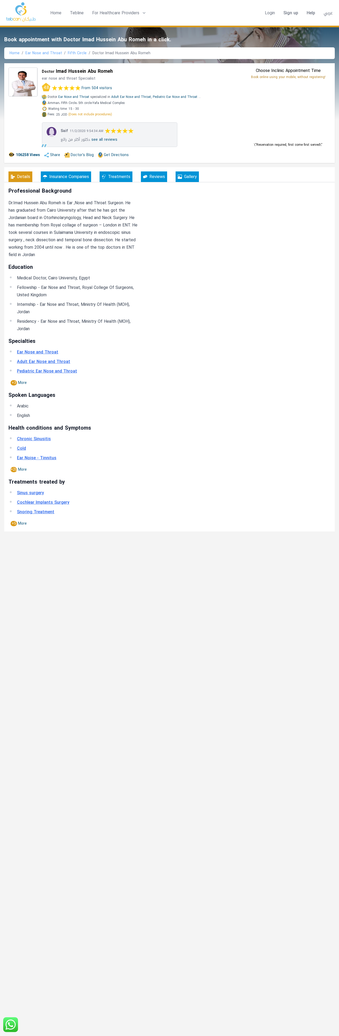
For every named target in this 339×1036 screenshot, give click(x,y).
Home (55, 13)
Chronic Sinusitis (34, 439)
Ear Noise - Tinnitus (36, 458)
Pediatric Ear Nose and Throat (175, 97)
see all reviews (104, 139)
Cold (21, 448)
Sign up (290, 13)
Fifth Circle (77, 53)
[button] (119, 13)
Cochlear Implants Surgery (43, 502)
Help (311, 13)
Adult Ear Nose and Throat (43, 361)
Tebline (77, 13)
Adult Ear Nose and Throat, (131, 97)
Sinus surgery (30, 493)
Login (270, 13)
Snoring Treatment (35, 512)
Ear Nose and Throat (43, 53)
